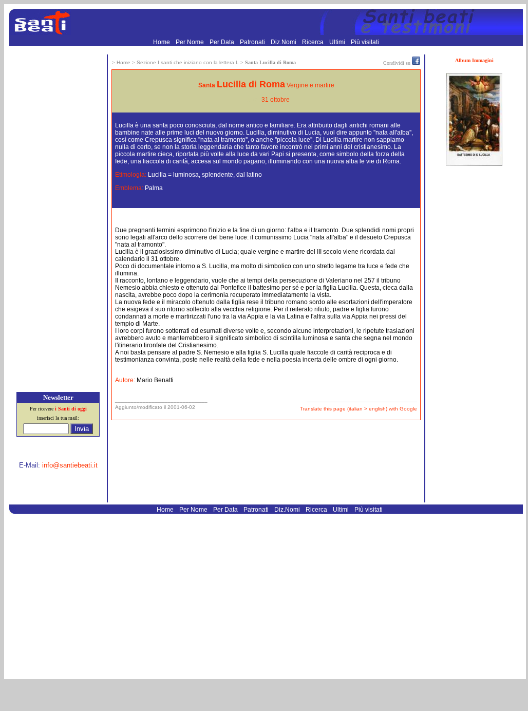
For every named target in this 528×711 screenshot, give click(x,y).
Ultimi (338, 42)
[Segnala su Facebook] (416, 62)
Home (162, 42)
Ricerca (313, 42)
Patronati (253, 42)
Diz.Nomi (284, 42)
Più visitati (365, 42)
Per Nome (190, 42)
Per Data (223, 42)
